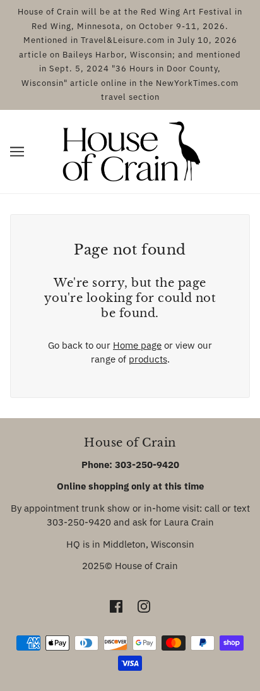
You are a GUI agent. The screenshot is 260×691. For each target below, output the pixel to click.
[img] (116, 606)
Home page (137, 345)
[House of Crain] (130, 150)
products (148, 359)
